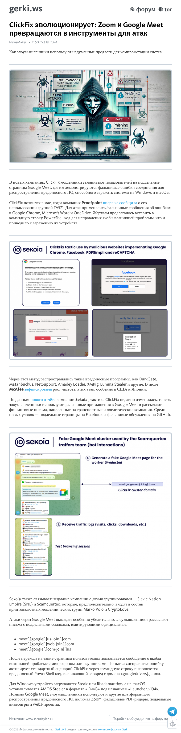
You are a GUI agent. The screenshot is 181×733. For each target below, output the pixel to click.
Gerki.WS (60, 729)
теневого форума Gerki (113, 729)
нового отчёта (43, 399)
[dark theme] (172, 724)
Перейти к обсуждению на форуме (140, 719)
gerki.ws (25, 8)
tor (168, 9)
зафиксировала (38, 389)
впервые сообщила (120, 202)
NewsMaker (17, 42)
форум (146, 9)
